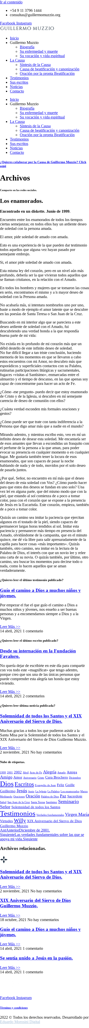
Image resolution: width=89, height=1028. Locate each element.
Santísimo (51, 802)
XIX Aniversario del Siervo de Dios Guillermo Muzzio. (35, 903)
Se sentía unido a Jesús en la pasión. (36, 958)
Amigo (6, 777)
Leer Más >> (10, 627)
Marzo (84, 791)
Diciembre (75, 777)
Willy (20, 820)
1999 (3, 772)
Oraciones (19, 796)
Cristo (41, 777)
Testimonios (19, 78)
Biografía (27, 47)
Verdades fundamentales (50, 815)
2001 (10, 772)
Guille (70, 785)
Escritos (24, 784)
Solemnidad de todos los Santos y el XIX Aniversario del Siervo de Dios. (41, 718)
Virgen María (77, 814)
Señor (5, 806)
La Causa (17, 60)
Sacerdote (74, 796)
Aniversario (30, 777)
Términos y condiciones (14, 1007)
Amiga (72, 772)
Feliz (60, 785)
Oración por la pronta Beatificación (47, 73)
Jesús (22, 790)
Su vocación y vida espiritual (42, 56)
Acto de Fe (36, 772)
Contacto (17, 91)
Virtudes (6, 821)
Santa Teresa (38, 802)
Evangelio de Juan (45, 785)
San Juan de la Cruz (18, 802)
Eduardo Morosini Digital (20, 1022)
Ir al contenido (11, 2)
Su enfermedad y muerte (39, 51)
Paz (63, 796)
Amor (17, 777)
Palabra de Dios (50, 796)
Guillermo (8, 791)
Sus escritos (19, 82)
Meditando (6, 796)
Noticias (16, 87)
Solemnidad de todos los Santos (35, 807)
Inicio (14, 38)
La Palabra (53, 791)
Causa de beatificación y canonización (49, 69)
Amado (61, 772)
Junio (31, 791)
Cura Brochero (56, 777)
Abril (26, 772)
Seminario (68, 801)
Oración (33, 796)
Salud (3, 802)
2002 (18, 772)
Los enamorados (70, 791)
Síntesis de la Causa (35, 65)
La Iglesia (40, 791)
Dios (7, 784)
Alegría (49, 771)
